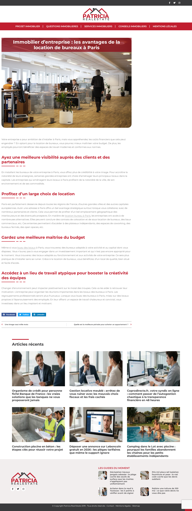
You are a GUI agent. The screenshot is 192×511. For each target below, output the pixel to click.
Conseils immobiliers (132, 26)
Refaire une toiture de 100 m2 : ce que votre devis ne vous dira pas (165, 490)
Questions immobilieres (62, 26)
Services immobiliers (98, 26)
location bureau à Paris (77, 215)
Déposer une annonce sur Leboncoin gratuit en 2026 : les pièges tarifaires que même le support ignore (95, 449)
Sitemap (136, 506)
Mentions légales (165, 26)
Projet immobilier (27, 26)
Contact (110, 506)
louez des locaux (26, 247)
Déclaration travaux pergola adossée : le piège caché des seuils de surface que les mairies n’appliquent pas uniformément (123, 478)
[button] (9, 314)
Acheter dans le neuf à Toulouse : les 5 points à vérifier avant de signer (122, 490)
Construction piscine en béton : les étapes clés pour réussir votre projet (37, 448)
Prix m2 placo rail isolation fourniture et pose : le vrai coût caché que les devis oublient (165, 475)
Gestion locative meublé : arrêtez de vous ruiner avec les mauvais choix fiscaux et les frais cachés (94, 394)
